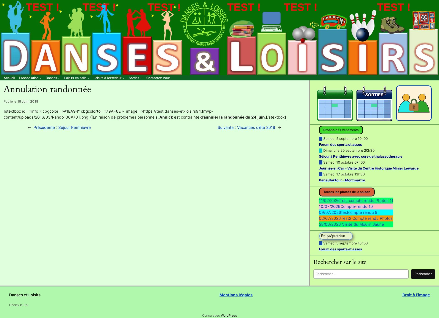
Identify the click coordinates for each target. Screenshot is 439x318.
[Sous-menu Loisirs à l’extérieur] (123, 78)
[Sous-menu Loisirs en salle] (88, 78)
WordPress (229, 315)
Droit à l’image (416, 295)
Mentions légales (236, 295)
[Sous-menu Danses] (59, 78)
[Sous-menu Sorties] (141, 78)
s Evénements (341, 130)
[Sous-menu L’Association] (40, 78)
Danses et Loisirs (24, 295)
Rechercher (423, 274)
